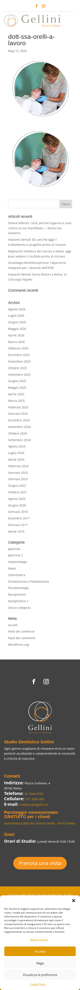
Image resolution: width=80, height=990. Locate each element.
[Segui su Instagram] (43, 6)
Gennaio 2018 (18, 512)
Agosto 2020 (16, 499)
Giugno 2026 (17, 322)
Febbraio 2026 (18, 348)
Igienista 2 (15, 555)
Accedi (12, 625)
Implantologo (17, 562)
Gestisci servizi (39, 939)
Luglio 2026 (16, 316)
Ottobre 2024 (17, 433)
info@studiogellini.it (33, 805)
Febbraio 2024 (18, 466)
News (12, 568)
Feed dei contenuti (21, 631)
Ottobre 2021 (17, 492)
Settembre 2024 (19, 440)
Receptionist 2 (18, 601)
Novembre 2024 (19, 427)
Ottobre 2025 (17, 368)
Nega (40, 963)
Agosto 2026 (16, 309)
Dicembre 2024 (19, 420)
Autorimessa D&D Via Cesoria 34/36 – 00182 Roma (39, 823)
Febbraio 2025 (18, 407)
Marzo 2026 (16, 342)
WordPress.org (18, 645)
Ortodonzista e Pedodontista (28, 581)
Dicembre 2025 (19, 355)
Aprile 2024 (16, 459)
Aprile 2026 (16, 335)
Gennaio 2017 (18, 525)
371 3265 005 (34, 799)
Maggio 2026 (17, 329)
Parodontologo (18, 588)
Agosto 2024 (16, 446)
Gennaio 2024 (18, 473)
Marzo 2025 (16, 401)
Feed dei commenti (21, 638)
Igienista (14, 549)
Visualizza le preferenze (40, 975)
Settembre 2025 (19, 375)
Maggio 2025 (17, 387)
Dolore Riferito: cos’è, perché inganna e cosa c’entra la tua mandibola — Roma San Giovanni (39, 228)
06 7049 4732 (34, 794)
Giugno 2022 (17, 486)
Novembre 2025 (19, 361)
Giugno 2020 (17, 505)
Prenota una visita (40, 862)
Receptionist (17, 594)
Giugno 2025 (17, 381)
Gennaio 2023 (18, 479)
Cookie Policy (38, 984)
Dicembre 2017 (19, 518)
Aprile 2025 (16, 394)
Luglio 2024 (16, 453)
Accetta (40, 951)
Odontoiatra (16, 575)
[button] (73, 901)
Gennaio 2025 (18, 414)
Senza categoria (19, 608)
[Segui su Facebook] (36, 6)
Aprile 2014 (16, 531)
